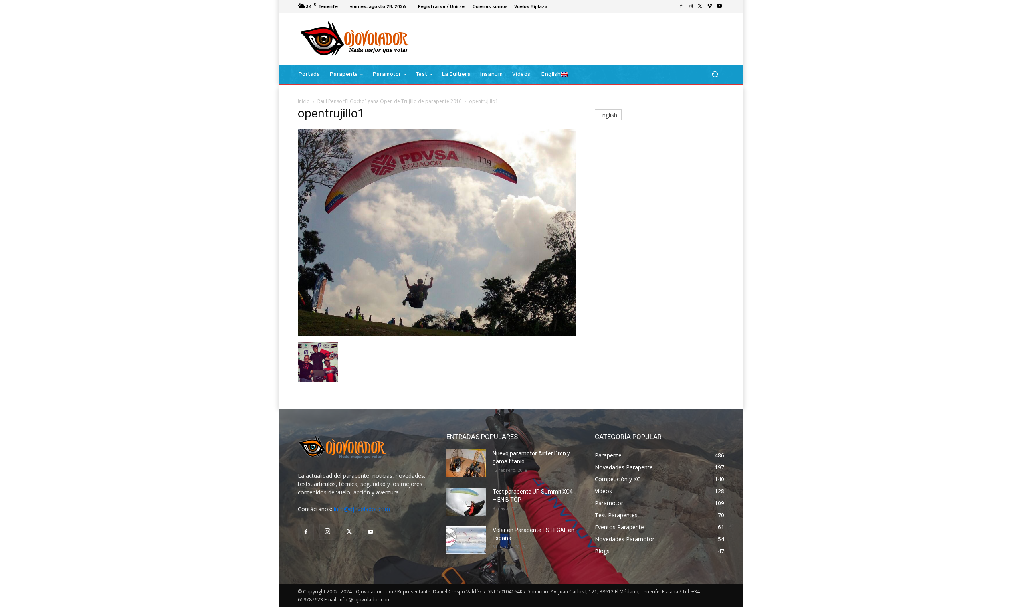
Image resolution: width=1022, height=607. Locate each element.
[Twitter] (700, 6)
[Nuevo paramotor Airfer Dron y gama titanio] (466, 463)
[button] (714, 74)
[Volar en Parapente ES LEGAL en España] (466, 540)
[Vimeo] (710, 6)
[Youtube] (719, 6)
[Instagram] (690, 6)
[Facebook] (681, 6)
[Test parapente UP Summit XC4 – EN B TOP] (466, 502)
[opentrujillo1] (437, 334)
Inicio (304, 101)
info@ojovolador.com (362, 509)
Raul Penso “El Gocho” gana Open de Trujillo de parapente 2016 (389, 101)
